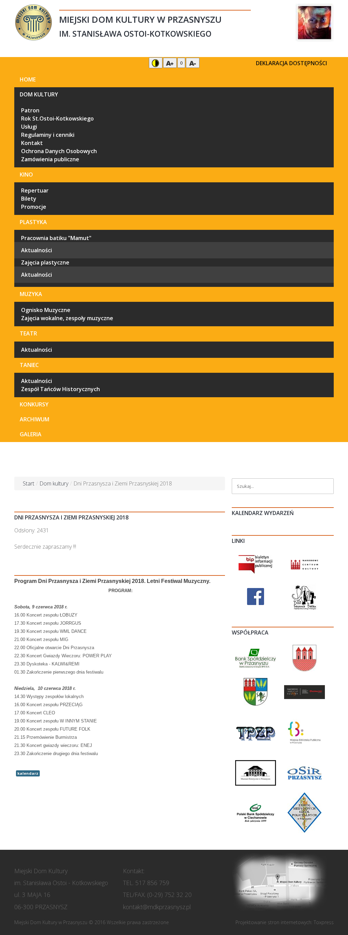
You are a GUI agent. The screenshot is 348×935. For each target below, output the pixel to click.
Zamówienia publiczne (50, 159)
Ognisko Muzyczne (45, 310)
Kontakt (32, 143)
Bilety (28, 198)
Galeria (30, 434)
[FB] (255, 596)
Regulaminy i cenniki (47, 135)
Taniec (29, 365)
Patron (30, 110)
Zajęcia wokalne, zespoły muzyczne (67, 318)
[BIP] (256, 564)
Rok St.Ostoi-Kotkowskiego (57, 118)
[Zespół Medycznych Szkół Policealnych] (304, 812)
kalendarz (27, 773)
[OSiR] (304, 772)
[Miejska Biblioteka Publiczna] (304, 732)
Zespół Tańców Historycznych (60, 389)
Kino (26, 174)
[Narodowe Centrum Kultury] (304, 564)
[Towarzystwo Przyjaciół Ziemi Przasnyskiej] (255, 732)
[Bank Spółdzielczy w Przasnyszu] (255, 657)
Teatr (28, 333)
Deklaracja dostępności (291, 63)
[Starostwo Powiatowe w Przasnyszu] (255, 691)
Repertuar (35, 190)
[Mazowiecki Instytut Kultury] (304, 691)
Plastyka (33, 222)
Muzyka (31, 294)
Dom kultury (39, 94)
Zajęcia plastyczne (45, 262)
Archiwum (34, 419)
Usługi (29, 126)
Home (28, 79)
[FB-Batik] (304, 596)
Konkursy (34, 404)
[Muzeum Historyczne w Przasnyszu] (255, 772)
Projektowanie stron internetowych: (274, 922)
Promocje (33, 206)
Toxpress (324, 922)
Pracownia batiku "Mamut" (56, 238)
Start (28, 483)
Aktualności (36, 250)
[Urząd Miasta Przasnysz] (304, 657)
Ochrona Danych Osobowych (59, 151)
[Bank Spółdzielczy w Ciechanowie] (255, 812)
